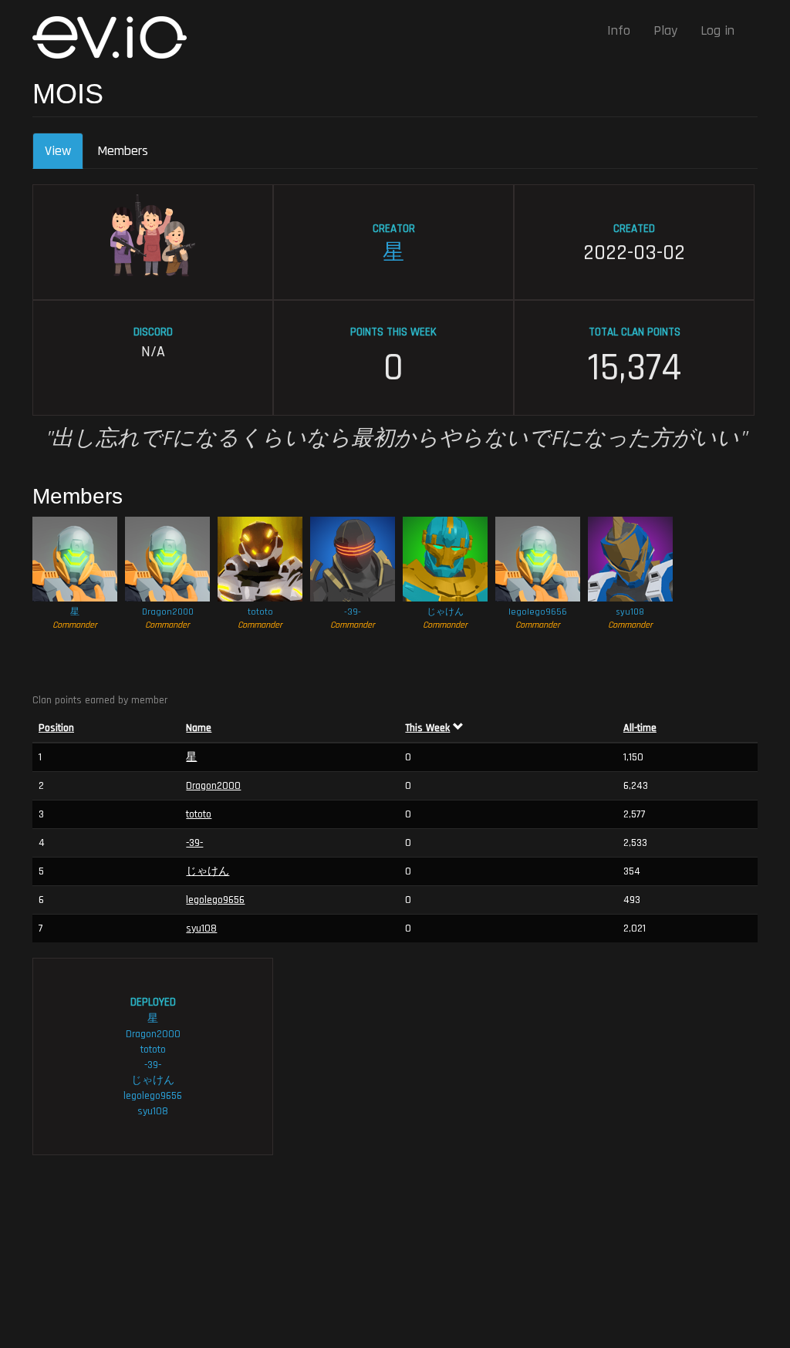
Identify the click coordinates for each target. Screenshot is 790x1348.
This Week (427, 728)
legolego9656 (537, 612)
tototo (260, 612)
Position (56, 728)
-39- (352, 612)
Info (618, 30)
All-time (640, 728)
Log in (717, 30)
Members (122, 151)
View (64, 156)
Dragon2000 (168, 612)
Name (198, 728)
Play (665, 30)
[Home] (115, 37)
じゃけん (445, 612)
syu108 (630, 612)
